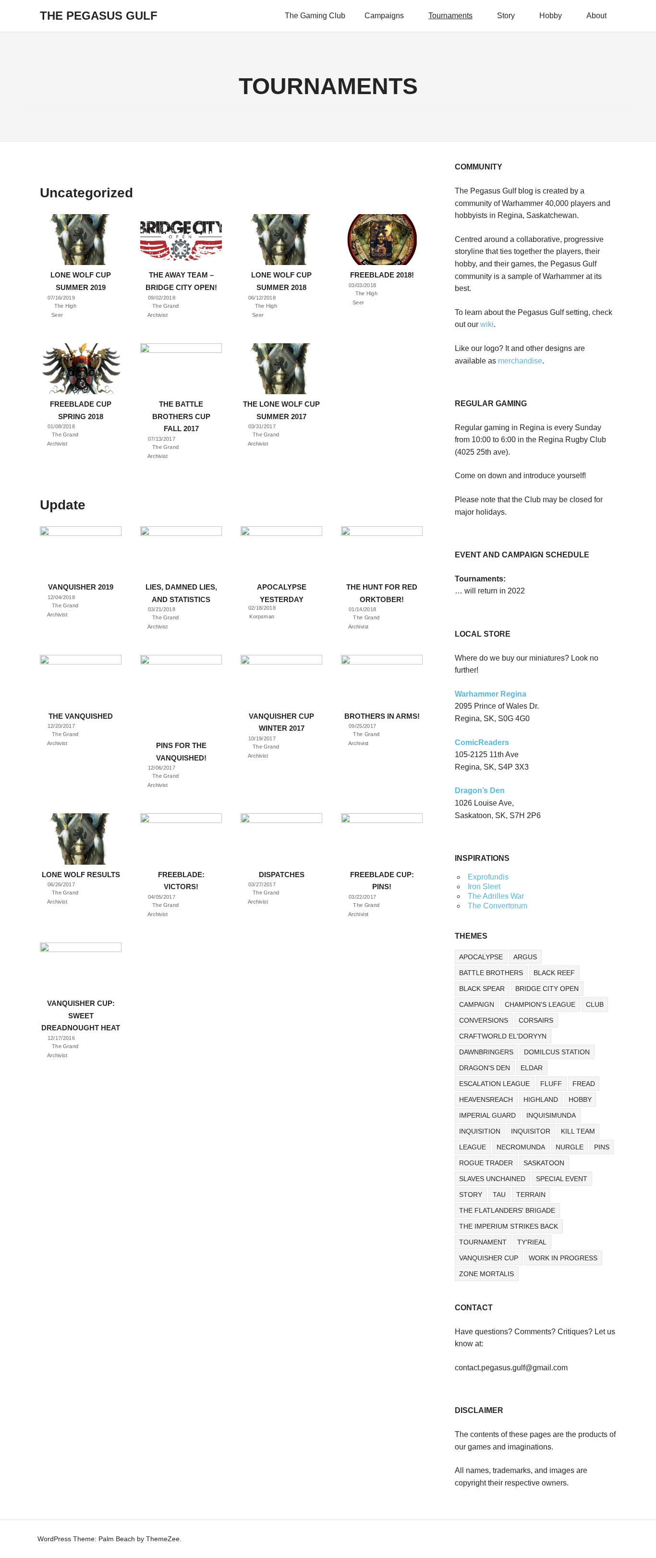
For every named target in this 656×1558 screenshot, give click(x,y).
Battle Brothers (491, 973)
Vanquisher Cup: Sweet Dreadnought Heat (80, 1015)
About (596, 16)
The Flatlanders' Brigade (507, 1210)
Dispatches (281, 874)
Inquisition (479, 1131)
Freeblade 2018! (382, 275)
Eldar (532, 1068)
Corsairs (536, 1020)
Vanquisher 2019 (80, 587)
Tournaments (450, 16)
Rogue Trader (486, 1163)
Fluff (551, 1083)
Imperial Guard (487, 1115)
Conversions (483, 1020)
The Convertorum (497, 906)
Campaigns (384, 16)
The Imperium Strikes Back (508, 1226)
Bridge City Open (547, 988)
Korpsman (262, 617)
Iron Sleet (484, 886)
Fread (583, 1083)
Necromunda (521, 1147)
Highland (540, 1099)
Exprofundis (488, 877)
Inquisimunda (551, 1115)
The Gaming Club (315, 16)
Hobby (550, 16)
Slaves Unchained (492, 1179)
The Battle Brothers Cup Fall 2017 (181, 416)
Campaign (476, 1004)
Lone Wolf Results (81, 874)
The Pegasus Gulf (99, 15)
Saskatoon (543, 1163)
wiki (487, 324)
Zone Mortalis (486, 1274)
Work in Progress (563, 1258)
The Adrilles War (496, 896)
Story (506, 16)
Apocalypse (481, 957)
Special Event (561, 1179)
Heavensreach (486, 1099)
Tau (499, 1194)
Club (595, 1004)
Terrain (531, 1194)
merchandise (520, 361)
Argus (525, 957)
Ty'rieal (532, 1242)
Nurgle (569, 1147)
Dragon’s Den (480, 790)
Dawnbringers (486, 1052)
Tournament (483, 1242)
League (472, 1147)
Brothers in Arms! (382, 716)
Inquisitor (530, 1131)
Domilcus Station (557, 1052)
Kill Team (578, 1131)
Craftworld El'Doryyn (503, 1036)
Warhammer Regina (490, 694)
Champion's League (540, 1004)
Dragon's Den (484, 1068)
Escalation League (494, 1083)
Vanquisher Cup (488, 1258)
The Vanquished (81, 716)
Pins (601, 1147)
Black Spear (482, 988)
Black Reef (554, 973)
